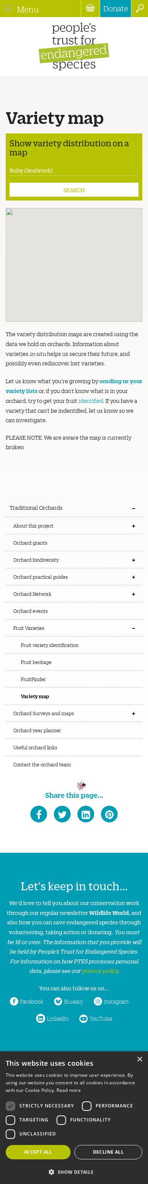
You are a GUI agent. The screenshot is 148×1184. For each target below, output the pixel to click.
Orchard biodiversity (36, 559)
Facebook (31, 1001)
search (139, 8)
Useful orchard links (35, 747)
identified (91, 400)
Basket (90, 8)
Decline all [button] (108, 1152)
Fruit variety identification (50, 645)
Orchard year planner (37, 730)
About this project (33, 525)
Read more (69, 1090)
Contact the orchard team (42, 764)
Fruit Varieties (28, 628)
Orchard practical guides (40, 576)
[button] (74, 1171)
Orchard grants (30, 542)
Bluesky (73, 1001)
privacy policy (100, 970)
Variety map (35, 695)
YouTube (101, 1018)
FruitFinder (33, 679)
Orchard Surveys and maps (43, 713)
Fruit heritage (36, 662)
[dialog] (74, 1117)
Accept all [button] (38, 1152)
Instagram (116, 1001)
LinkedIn (58, 1018)
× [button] (139, 1059)
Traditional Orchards (36, 507)
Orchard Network (32, 593)
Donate (115, 8)
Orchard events (30, 611)
